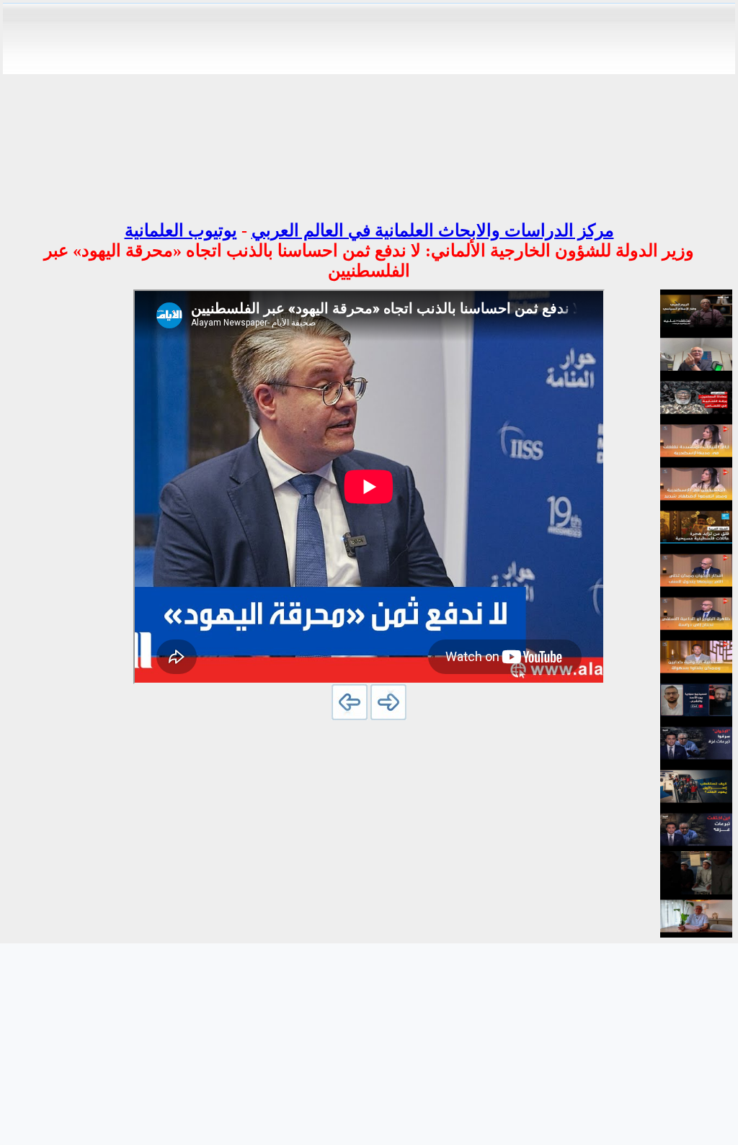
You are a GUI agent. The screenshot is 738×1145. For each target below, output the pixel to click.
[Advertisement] (369, 106)
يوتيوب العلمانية (181, 230)
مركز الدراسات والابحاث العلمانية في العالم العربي (433, 230)
